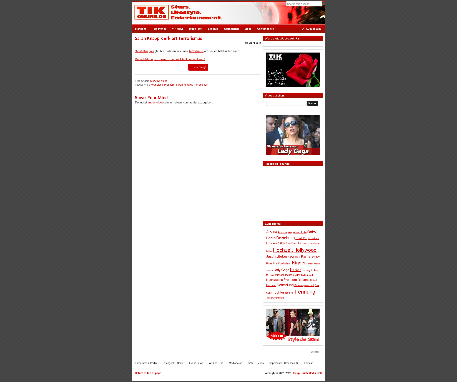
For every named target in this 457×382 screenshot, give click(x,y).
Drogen (271, 243)
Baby (311, 231)
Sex (317, 285)
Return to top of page (148, 373)
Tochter (278, 292)
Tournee (289, 292)
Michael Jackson (284, 275)
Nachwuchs (274, 279)
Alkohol (282, 232)
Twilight (269, 297)
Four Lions (157, 84)
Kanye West (294, 256)
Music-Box (194, 28)
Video (247, 28)
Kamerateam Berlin (146, 363)
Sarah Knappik (144, 51)
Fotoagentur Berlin (173, 363)
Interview (155, 81)
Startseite (141, 28)
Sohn (269, 292)
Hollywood (305, 249)
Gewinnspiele (265, 28)
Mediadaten (235, 363)
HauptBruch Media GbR (307, 373)
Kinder (299, 262)
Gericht (269, 251)
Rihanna (304, 279)
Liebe (295, 269)
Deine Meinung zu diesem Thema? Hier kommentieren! (170, 59)
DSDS (281, 243)
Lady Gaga (281, 269)
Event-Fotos (196, 363)
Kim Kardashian (282, 263)
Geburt (305, 243)
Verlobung (279, 297)
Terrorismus (196, 51)
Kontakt (308, 363)
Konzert (310, 263)
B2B (250, 363)
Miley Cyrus (301, 275)
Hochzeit (283, 249)
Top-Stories (159, 28)
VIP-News (178, 28)
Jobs (261, 363)
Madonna (270, 275)
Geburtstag (314, 243)
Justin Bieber (276, 256)
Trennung (304, 291)
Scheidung (285, 284)
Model (311, 274)
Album (271, 231)
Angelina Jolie (297, 232)
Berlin (271, 237)
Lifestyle (212, 28)
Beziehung (285, 237)
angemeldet (155, 102)
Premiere (169, 84)
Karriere (307, 256)
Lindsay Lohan (310, 270)
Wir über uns (216, 363)
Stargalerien (231, 28)
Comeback (313, 238)
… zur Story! (198, 67)
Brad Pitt (301, 238)
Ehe (288, 243)
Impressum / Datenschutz (283, 363)
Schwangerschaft (304, 285)
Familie (296, 243)
